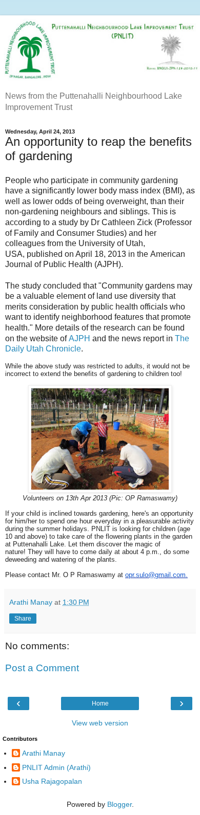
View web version (100, 723)
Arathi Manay (43, 753)
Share (22, 618)
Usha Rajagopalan (52, 781)
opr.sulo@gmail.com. (156, 575)
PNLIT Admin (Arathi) (56, 767)
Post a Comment (42, 668)
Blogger (119, 804)
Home (100, 703)
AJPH (79, 338)
